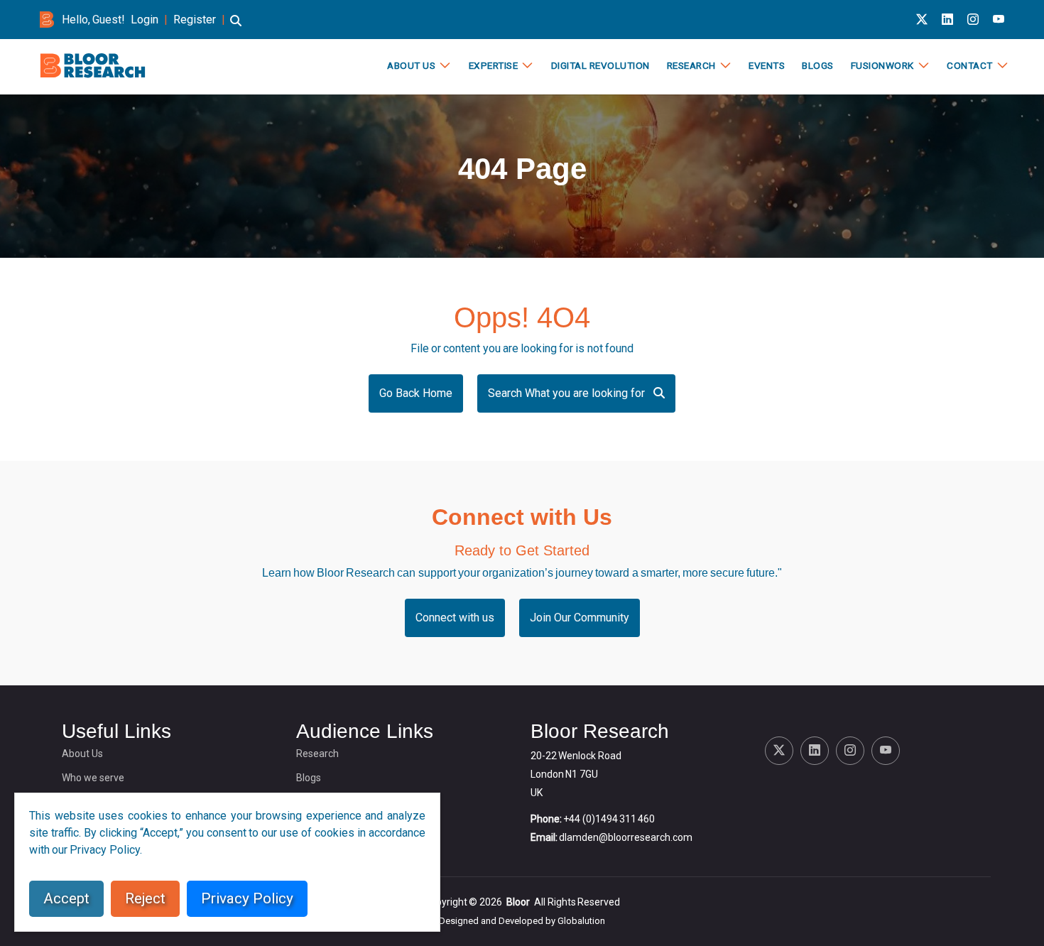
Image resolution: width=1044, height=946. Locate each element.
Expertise (493, 65)
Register (194, 19)
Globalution (581, 920)
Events (767, 65)
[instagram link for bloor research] (973, 19)
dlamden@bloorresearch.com (625, 837)
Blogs (818, 65)
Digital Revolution (600, 65)
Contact (970, 65)
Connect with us (454, 617)
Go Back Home (415, 393)
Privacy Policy (247, 898)
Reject (145, 898)
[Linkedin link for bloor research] (947, 19)
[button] (235, 27)
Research (691, 65)
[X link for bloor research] (921, 19)
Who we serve (93, 778)
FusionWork (882, 65)
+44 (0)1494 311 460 (609, 819)
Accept (66, 898)
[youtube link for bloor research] (998, 19)
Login (144, 19)
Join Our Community (579, 617)
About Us (411, 65)
